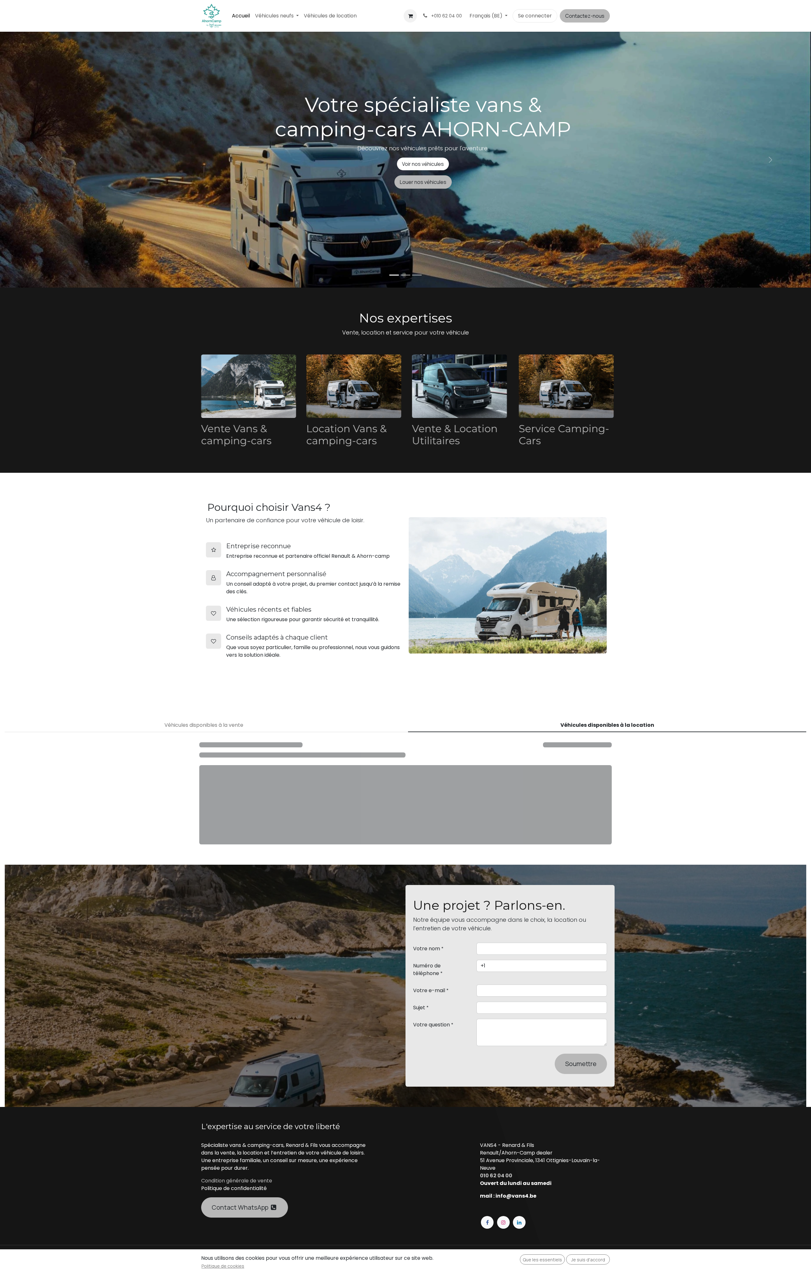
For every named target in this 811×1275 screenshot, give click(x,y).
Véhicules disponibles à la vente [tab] (203, 725)
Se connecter (535, 15)
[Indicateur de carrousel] (394, 275)
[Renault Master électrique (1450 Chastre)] (250, 798)
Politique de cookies (222, 1266)
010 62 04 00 (496, 1202)
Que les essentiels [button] (542, 1260)
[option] (405, 813)
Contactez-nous (584, 15)
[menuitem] (240, 16)
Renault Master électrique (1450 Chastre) (242, 845)
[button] (201, 798)
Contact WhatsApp (241, 1234)
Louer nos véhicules (423, 182)
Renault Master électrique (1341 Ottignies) (456, 845)
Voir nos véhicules (423, 163)
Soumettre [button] (581, 1090)
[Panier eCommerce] (410, 16)
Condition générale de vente (236, 1207)
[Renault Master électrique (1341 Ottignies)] (457, 798)
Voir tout (591, 746)
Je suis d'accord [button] (588, 1260)
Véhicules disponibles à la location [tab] (607, 725)
